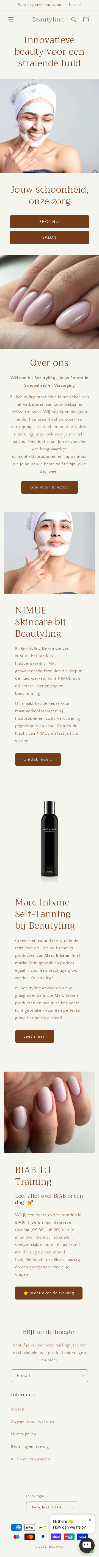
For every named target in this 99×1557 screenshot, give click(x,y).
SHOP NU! (49, 221)
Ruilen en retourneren (30, 1459)
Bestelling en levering (30, 1446)
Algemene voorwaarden (32, 1422)
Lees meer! (34, 1036)
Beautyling (56, 1546)
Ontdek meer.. (38, 759)
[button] (11, 20)
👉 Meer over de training (48, 1293)
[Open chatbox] (87, 1545)
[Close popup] (90, 1520)
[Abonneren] (82, 1375)
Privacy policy (23, 1434)
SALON (49, 237)
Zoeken (17, 1409)
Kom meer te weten (49, 487)
